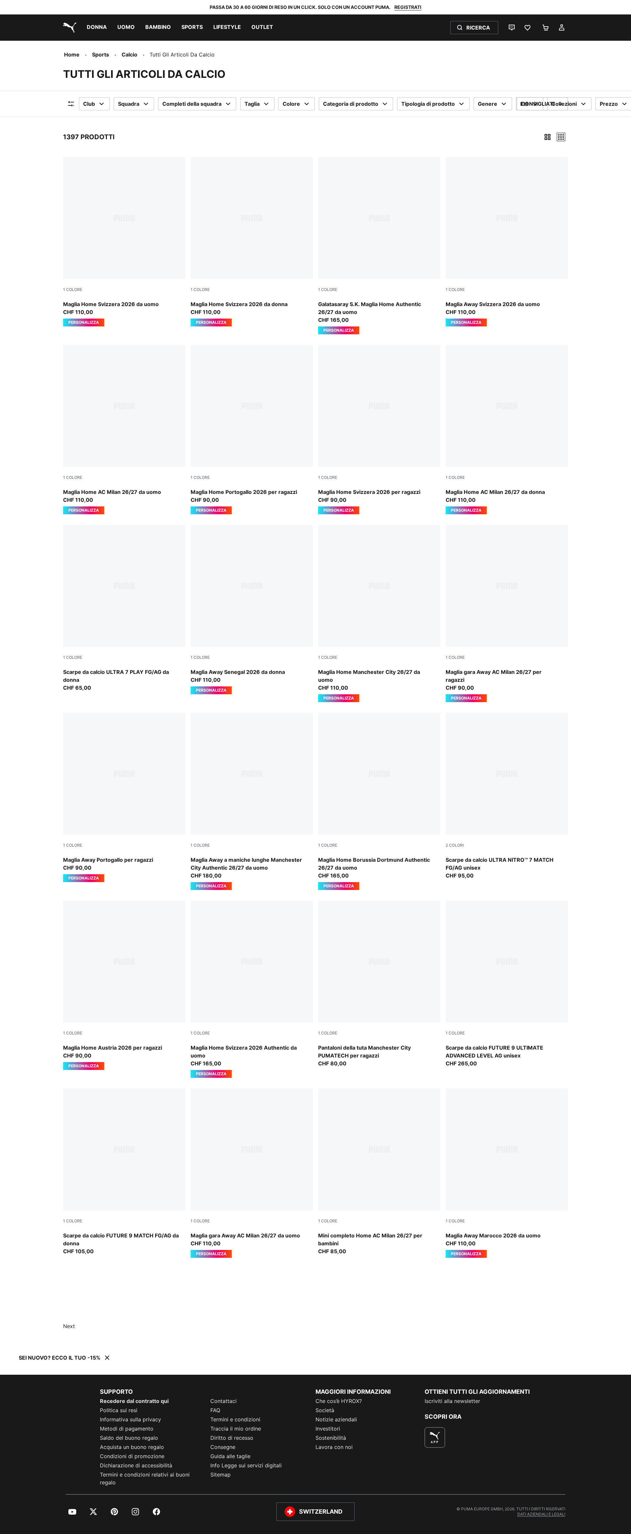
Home (72, 54)
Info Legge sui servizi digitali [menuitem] (246, 1465)
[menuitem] (97, 27)
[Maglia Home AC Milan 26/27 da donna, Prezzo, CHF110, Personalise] (507, 429)
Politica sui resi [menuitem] (118, 1410)
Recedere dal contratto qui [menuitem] (134, 1401)
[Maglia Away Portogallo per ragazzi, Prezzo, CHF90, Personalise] (124, 797)
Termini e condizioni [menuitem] (235, 1419)
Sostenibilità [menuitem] (331, 1437)
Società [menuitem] (325, 1410)
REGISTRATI (407, 7)
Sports (100, 54)
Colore (291, 103)
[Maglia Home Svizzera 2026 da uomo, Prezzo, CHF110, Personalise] (124, 241)
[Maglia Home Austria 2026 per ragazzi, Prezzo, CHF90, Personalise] (124, 985)
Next (69, 1326)
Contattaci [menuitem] (223, 1401)
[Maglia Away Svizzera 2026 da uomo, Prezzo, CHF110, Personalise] (507, 241)
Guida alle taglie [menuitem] (230, 1456)
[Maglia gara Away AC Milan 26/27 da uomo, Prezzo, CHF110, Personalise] (252, 1173)
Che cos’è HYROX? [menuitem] (339, 1401)
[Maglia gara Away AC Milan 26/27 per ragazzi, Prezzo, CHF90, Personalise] (507, 613)
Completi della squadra (192, 103)
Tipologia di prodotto (428, 103)
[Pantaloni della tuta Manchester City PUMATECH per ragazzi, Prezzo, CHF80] (379, 983)
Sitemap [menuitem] (220, 1474)
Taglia (252, 103)
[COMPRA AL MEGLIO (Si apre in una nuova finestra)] (435, 1437)
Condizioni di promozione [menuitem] (132, 1456)
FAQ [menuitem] (215, 1410)
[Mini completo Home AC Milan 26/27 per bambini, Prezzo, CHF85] (379, 1171)
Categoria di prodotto (350, 103)
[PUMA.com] (68, 27)
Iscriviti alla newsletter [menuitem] (452, 1401)
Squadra (128, 103)
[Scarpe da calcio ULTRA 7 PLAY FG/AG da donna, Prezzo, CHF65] (124, 608)
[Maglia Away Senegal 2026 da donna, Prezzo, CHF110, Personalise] (252, 609)
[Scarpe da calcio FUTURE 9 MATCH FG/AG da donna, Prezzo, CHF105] (124, 1171)
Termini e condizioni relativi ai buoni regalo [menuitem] (145, 1478)
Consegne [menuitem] (222, 1447)
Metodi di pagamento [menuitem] (126, 1428)
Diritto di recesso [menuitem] (231, 1437)
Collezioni (564, 103)
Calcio (129, 54)
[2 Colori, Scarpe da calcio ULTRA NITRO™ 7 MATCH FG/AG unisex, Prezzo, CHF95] (507, 796)
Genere (487, 103)
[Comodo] (561, 137)
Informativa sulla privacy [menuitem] (130, 1419)
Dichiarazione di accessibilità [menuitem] (136, 1465)
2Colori (455, 845)
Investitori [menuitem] (328, 1428)
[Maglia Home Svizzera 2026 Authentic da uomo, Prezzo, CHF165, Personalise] (252, 989)
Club (89, 103)
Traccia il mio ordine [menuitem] (235, 1428)
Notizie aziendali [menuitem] (336, 1419)
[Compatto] (547, 137)
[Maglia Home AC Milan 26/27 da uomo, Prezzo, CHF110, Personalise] (124, 429)
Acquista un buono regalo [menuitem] (132, 1447)
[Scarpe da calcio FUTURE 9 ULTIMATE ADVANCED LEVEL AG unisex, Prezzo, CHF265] (507, 983)
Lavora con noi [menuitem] (334, 1447)
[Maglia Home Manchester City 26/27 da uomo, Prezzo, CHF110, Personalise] (379, 613)
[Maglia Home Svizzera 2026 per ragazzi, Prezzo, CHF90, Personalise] (379, 429)
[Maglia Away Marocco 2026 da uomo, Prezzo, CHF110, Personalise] (507, 1173)
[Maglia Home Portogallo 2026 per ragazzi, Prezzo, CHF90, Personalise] (252, 429)
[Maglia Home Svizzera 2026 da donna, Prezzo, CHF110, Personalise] (252, 241)
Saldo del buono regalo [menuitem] (129, 1437)
